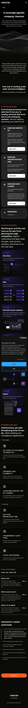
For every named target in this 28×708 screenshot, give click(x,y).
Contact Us (14, 675)
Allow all (14, 364)
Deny (14, 368)
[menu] (26, 2)
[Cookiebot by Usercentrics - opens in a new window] (20, 338)
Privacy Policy (14, 698)
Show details (20, 359)
